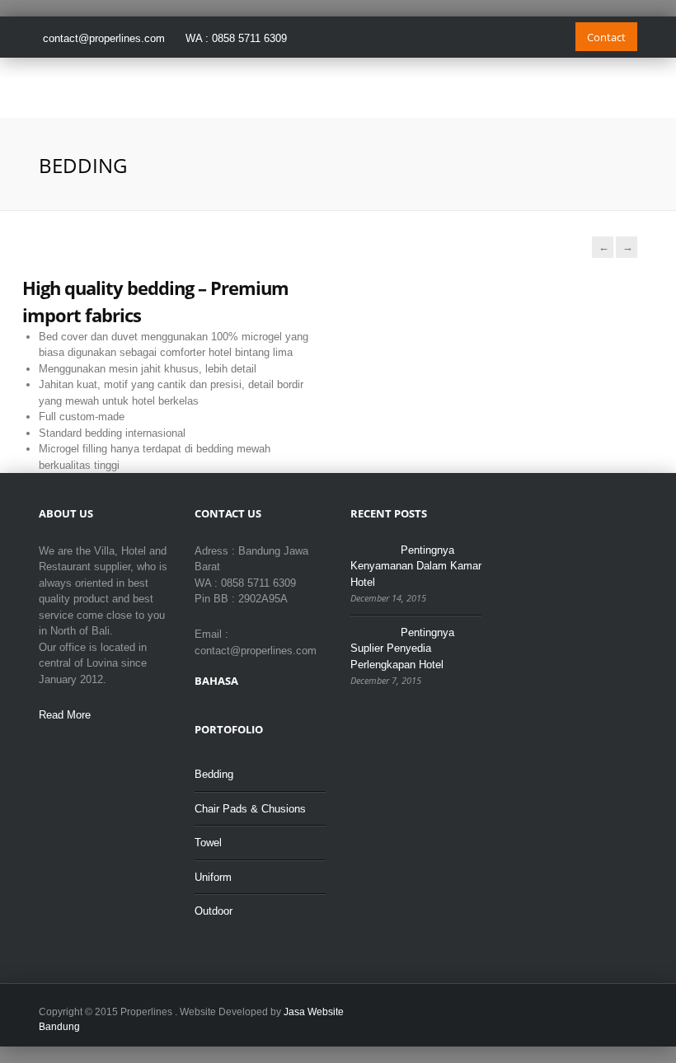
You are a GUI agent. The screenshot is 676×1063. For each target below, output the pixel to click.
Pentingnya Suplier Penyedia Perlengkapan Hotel (402, 648)
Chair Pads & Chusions (250, 809)
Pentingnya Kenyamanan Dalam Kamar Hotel (415, 566)
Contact (606, 37)
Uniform (213, 877)
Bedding (214, 774)
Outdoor (213, 911)
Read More (65, 715)
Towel (208, 842)
